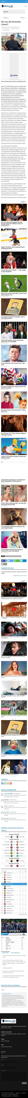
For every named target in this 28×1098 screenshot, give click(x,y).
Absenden (24, 1083)
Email (2, 1065)
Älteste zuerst (24, 575)
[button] (4, 560)
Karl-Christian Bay (16, 556)
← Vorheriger (5, 17)
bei (15, 795)
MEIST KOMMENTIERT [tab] (15, 952)
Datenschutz (4, 1094)
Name (2, 1059)
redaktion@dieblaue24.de (6, 1046)
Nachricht (3, 1070)
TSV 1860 (8, 556)
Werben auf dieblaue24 (13, 1094)
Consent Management (6, 1096)
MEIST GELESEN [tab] (5, 952)
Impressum (23, 1093)
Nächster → (23, 17)
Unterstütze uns (15, 1096)
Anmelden (3, 1)
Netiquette (18, 1093)
